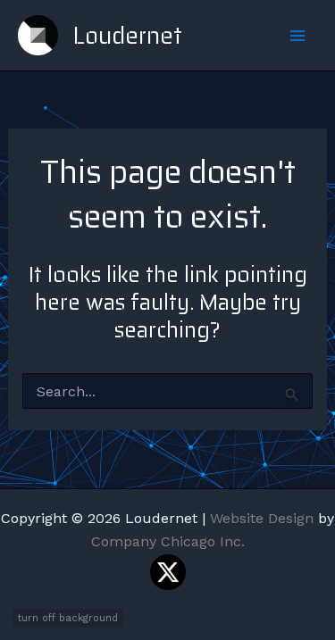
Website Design (262, 518)
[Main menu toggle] (297, 35)
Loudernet (127, 35)
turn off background (68, 618)
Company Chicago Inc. (168, 541)
